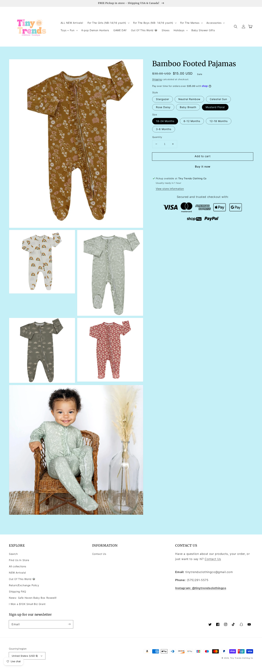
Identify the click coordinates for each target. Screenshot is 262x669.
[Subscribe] (69, 624)
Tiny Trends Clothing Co (241, 658)
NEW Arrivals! (17, 572)
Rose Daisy (163, 107)
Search (13, 553)
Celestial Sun (218, 99)
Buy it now (202, 166)
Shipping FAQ (17, 591)
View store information (170, 188)
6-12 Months (192, 121)
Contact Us (99, 553)
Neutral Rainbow (189, 99)
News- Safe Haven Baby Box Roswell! (32, 597)
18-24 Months (165, 121)
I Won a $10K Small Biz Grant (27, 603)
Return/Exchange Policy (24, 585)
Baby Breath (188, 107)
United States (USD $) (25, 655)
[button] (108, 23)
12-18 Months (219, 121)
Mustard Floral (215, 107)
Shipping (157, 79)
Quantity (157, 137)
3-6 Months (163, 129)
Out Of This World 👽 (22, 579)
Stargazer (162, 99)
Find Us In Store (19, 560)
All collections (17, 566)
